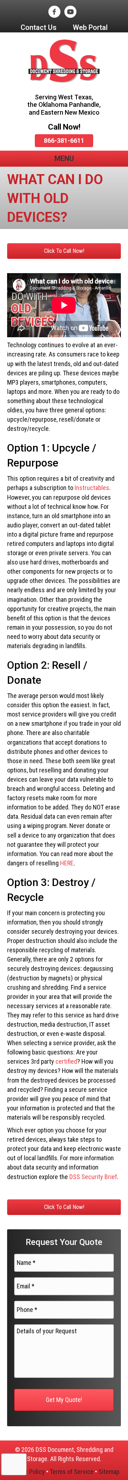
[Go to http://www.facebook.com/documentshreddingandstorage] (54, 12)
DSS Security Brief (93, 1177)
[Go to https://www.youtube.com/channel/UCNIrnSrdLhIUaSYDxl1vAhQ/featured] (70, 12)
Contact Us (39, 27)
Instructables (92, 487)
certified (66, 1061)
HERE (67, 863)
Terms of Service (72, 1471)
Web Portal (90, 27)
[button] (64, 251)
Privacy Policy (27, 1471)
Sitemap (108, 1471)
